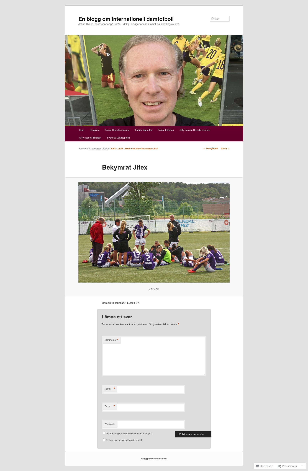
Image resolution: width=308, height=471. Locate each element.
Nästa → (225, 148)
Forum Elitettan (166, 130)
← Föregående (210, 148)
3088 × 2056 (117, 148)
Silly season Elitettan (90, 137)
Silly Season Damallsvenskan (194, 130)
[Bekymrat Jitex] (154, 232)
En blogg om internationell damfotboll (126, 18)
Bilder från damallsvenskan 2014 (141, 148)
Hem (81, 130)
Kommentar (111, 340)
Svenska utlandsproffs (118, 137)
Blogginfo (94, 130)
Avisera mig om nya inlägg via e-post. (124, 439)
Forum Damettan (143, 130)
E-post (109, 406)
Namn (109, 388)
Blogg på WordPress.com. (154, 458)
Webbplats (109, 424)
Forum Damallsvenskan (117, 130)
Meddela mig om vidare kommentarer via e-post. (129, 433)
